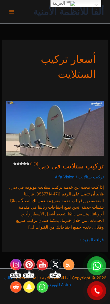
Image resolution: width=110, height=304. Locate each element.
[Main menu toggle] (12, 12)
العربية (59, 3)
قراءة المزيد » (91, 239)
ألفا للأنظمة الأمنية (68, 11)
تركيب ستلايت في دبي (67, 166)
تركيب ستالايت (91, 177)
